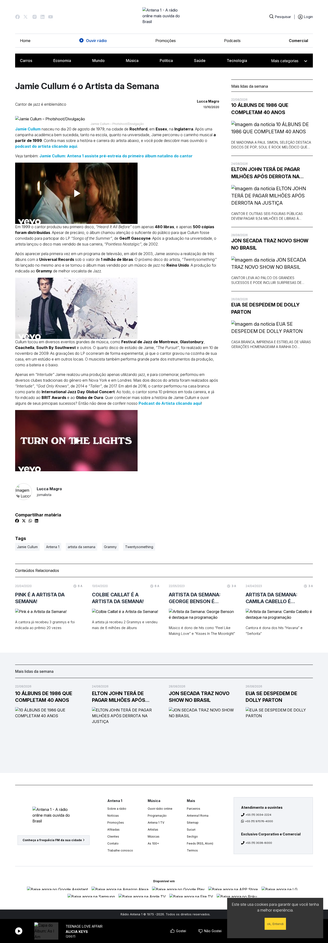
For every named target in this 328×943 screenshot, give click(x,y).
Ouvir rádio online (160, 808)
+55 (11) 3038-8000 (259, 843)
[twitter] (24, 521)
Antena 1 (52, 547)
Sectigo (192, 836)
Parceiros (193, 808)
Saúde (200, 60)
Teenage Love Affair (84, 926)
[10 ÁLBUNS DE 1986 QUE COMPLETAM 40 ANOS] (272, 128)
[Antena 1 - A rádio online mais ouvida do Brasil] (164, 16)
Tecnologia (237, 60)
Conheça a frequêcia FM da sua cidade (52, 840)
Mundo (98, 60)
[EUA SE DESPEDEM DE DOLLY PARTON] (272, 327)
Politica (166, 60)
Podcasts (232, 40)
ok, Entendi (275, 924)
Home (25, 40)
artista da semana (81, 547)
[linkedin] (36, 521)
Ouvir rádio (96, 40)
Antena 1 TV (156, 822)
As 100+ (153, 843)
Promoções (165, 40)
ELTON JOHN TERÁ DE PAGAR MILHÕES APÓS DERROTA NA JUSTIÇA (265, 173)
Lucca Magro (49, 491)
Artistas (153, 829)
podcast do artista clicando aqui (46, 146)
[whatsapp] (30, 521)
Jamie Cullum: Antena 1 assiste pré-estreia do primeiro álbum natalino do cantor (116, 155)
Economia (62, 60)
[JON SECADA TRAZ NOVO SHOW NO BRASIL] (272, 263)
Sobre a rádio (116, 808)
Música (132, 60)
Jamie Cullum (28, 129)
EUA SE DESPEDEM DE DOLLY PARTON (265, 308)
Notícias (113, 815)
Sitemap (193, 822)
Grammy (110, 547)
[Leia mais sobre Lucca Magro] (23, 491)
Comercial (298, 40)
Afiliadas (113, 829)
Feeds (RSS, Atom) (200, 843)
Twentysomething (139, 547)
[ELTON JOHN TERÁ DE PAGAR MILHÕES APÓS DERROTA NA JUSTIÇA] (272, 196)
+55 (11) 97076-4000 (259, 821)
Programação (157, 815)
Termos (192, 850)
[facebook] (17, 521)
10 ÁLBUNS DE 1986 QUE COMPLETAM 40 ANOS (259, 108)
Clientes (113, 836)
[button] (17, 16)
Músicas (153, 836)
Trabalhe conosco (120, 850)
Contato (113, 843)
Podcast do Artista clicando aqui (170, 403)
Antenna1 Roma (197, 815)
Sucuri (191, 829)
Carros (26, 60)
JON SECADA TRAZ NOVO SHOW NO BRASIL (269, 244)
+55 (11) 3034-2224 (258, 814)
